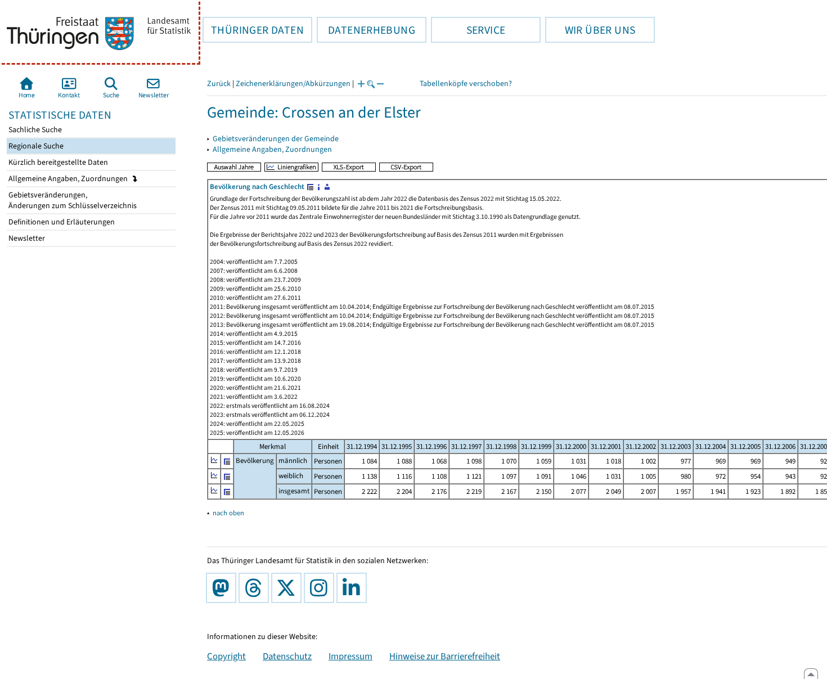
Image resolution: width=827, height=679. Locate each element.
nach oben (228, 513)
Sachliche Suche (34, 129)
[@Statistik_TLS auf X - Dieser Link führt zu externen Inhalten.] (288, 588)
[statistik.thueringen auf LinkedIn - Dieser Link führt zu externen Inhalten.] (354, 588)
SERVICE (468, 30)
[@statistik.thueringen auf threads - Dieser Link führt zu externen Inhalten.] (256, 588)
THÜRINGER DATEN (253, 30)
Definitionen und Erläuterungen (61, 222)
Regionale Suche (35, 146)
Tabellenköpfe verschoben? (466, 83)
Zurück (219, 83)
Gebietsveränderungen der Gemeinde (276, 138)
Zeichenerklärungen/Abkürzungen (293, 83)
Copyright (226, 656)
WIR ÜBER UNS (590, 30)
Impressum (350, 656)
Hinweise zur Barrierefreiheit (444, 656)
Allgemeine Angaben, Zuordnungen (69, 178)
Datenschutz (287, 656)
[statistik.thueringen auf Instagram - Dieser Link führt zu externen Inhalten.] (321, 588)
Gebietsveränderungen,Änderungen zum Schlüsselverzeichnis (72, 200)
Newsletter (26, 238)
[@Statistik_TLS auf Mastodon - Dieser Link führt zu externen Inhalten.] (223, 588)
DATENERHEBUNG (366, 30)
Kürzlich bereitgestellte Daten (57, 162)
